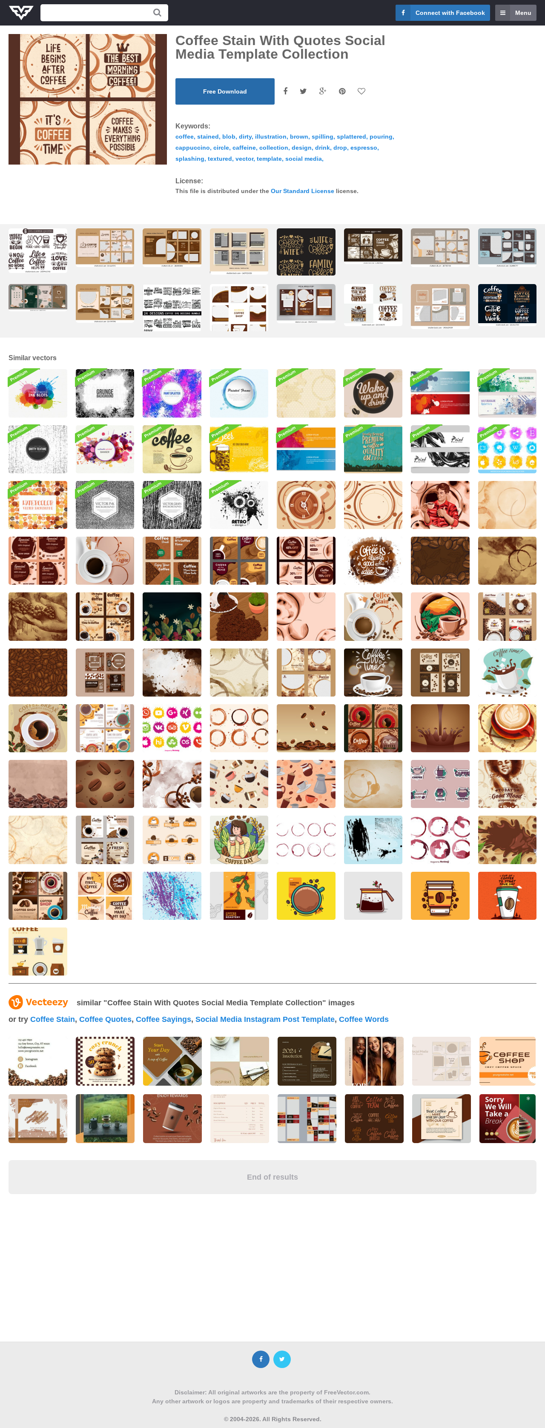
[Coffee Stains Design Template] (239, 728)
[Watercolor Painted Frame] (239, 393)
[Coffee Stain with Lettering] (373, 561)
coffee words (364, 1019)
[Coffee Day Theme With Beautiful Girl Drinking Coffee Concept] (239, 840)
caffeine (244, 147)
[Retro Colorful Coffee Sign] (373, 449)
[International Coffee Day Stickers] (440, 784)
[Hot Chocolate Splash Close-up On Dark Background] (440, 728)
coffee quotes (105, 1019)
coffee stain (52, 1019)
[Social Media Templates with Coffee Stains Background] (306, 561)
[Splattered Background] (172, 896)
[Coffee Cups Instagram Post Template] (105, 728)
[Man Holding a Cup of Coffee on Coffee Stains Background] (440, 505)
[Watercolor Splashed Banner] (105, 449)
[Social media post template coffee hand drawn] (373, 246)
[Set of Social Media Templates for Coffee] (105, 616)
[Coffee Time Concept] (507, 673)
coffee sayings (163, 1019)
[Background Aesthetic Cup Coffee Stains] (507, 561)
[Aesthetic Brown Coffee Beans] (105, 784)
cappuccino (192, 147)
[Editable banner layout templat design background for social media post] (239, 251)
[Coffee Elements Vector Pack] (38, 951)
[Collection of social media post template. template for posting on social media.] (239, 315)
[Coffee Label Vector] (239, 896)
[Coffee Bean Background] (172, 616)
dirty (245, 136)
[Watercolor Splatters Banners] (507, 393)
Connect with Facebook (450, 12)
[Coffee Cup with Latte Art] (507, 728)
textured (220, 158)
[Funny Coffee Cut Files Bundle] (38, 250)
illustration (271, 136)
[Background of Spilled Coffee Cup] (507, 840)
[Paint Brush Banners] (440, 449)
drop (340, 147)
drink (322, 147)
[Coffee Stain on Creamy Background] (306, 616)
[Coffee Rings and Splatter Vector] (306, 393)
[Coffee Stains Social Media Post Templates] (306, 673)
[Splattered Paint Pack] (373, 840)
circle (221, 147)
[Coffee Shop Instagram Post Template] (38, 896)
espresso (363, 147)
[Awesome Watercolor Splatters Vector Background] (38, 505)
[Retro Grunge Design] (239, 505)
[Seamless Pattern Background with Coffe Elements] (239, 784)
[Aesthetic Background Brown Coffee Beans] (38, 673)
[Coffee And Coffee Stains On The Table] (105, 561)
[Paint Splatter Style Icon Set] (172, 728)
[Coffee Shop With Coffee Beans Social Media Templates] (440, 673)
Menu (523, 12)
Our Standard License (302, 191)
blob (228, 136)
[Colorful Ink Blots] (38, 393)
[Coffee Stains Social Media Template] (373, 728)
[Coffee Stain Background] (373, 505)
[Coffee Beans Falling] (306, 728)
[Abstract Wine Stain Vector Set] (440, 840)
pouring (381, 136)
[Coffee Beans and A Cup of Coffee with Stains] (440, 616)
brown (299, 136)
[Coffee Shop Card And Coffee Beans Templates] (105, 673)
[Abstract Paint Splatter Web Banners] (306, 449)
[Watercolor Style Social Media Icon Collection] (507, 449)
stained (208, 136)
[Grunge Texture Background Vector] (105, 393)
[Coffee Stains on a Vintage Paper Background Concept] (38, 840)
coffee (184, 136)
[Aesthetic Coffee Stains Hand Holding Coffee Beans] (38, 616)
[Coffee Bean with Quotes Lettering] (373, 673)
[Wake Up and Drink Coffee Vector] (373, 393)
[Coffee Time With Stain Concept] (306, 505)
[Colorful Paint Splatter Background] (172, 393)
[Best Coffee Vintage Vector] (172, 449)
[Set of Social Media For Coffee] (105, 840)
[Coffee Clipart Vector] (306, 896)
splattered (351, 136)
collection (273, 147)
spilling (322, 136)
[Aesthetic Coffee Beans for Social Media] (172, 561)
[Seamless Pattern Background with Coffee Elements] (306, 784)
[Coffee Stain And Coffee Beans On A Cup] (373, 616)
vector (244, 158)
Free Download (225, 91)
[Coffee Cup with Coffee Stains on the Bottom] (38, 728)
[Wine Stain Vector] (306, 840)
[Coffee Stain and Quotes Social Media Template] (105, 896)
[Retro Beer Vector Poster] (239, 449)
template (269, 158)
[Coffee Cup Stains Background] (373, 784)
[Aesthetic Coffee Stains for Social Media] (239, 561)
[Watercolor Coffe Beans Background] (38, 784)
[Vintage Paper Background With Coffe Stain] (507, 505)
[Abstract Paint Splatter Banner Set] (440, 393)
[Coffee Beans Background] (440, 561)
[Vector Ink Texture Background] (105, 505)
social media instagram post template (265, 1019)
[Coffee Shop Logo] (172, 840)
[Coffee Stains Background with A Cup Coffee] (172, 784)
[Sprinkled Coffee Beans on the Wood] (239, 616)
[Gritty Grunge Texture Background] (38, 449)
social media (303, 158)
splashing (189, 158)
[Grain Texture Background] (172, 505)
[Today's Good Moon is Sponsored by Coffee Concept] (507, 784)
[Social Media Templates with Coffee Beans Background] (38, 561)
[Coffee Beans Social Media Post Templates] (507, 616)
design (302, 147)
